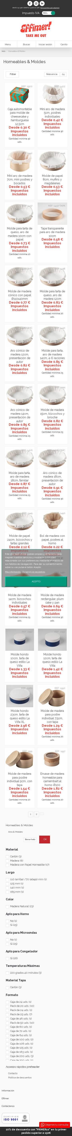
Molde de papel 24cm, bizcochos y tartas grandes (19, 539)
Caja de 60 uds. (21, 1026)
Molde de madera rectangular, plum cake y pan (52, 599)
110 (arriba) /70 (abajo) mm (28, 879)
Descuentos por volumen (50, 8)
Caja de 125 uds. (21, 1047)
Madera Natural (22, 906)
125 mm (16, 883)
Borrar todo (30, 839)
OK (45, 839)
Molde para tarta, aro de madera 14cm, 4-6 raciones (52, 354)
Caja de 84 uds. (21, 1035)
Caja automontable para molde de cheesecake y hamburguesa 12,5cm (20, 116)
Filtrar (13, 74)
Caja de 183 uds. (21, 1051)
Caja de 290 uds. (21, 1060)
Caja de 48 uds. (21, 1018)
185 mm (17, 891)
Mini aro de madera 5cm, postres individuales (52, 112)
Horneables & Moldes (19, 825)
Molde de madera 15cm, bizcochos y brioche (52, 413)
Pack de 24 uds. (21, 1010)
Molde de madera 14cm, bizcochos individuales (19, 599)
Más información (13, 572)
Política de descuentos (19, 1077)
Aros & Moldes (15, 832)
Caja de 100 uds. (21, 1039)
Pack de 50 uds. (22, 1022)
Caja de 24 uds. (20, 1001)
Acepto (36, 581)
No (13, 920)
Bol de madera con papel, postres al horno (52, 539)
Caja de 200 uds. (22, 1056)
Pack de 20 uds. (22, 1005)
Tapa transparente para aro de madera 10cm (52, 232)
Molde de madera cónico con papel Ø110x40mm (19, 295)
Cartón (16, 856)
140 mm (17, 887)
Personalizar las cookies (33, 572)
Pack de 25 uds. (21, 1014)
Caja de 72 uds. (20, 1031)
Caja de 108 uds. (21, 1043)
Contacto (12, 1073)
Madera (16, 860)
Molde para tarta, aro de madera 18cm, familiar (19, 476)
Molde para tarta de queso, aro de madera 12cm (52, 295)
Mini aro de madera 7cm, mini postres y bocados (19, 179)
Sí (13, 924)
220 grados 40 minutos (26, 972)
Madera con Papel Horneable (29, 864)
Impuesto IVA (30, 13)
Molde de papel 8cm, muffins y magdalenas (52, 179)
